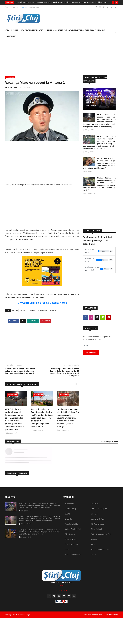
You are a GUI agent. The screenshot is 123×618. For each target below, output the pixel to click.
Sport (60, 30)
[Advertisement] (61, 57)
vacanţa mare (42, 310)
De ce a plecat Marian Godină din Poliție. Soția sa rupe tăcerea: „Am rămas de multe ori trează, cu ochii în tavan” (99, 163)
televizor (32, 310)
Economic (48, 30)
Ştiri (7, 30)
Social (21, 30)
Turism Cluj (90, 30)
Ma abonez (91, 352)
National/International (74, 30)
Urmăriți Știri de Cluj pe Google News (42, 303)
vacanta (15, 310)
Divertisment (11, 36)
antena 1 (23, 310)
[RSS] (115, 7)
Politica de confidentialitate (93, 615)
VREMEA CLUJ (100, 30)
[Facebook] (96, 7)
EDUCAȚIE (14, 30)
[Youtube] (112, 7)
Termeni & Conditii (111, 615)
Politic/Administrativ (34, 30)
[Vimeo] (108, 7)
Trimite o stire (34, 7)
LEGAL (55, 30)
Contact (24, 7)
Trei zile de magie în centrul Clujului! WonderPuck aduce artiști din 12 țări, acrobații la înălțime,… (99, 97)
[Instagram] (100, 7)
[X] (104, 7)
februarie (53, 310)
